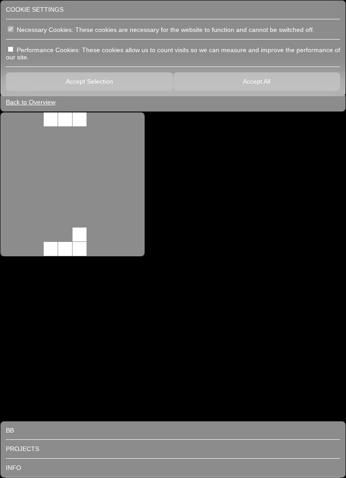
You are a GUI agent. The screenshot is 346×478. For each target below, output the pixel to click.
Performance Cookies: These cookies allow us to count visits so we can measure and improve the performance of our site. (173, 53)
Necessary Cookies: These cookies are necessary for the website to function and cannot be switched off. (164, 29)
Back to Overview (30, 102)
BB (10, 430)
